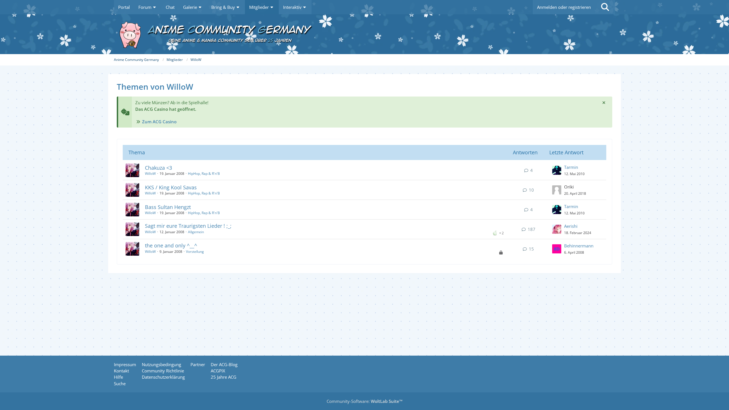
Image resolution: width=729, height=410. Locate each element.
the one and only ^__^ (171, 245)
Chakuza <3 (158, 167)
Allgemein (196, 231)
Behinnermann (578, 246)
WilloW (150, 173)
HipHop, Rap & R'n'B (204, 173)
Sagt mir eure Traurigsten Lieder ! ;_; (188, 225)
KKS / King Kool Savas (171, 187)
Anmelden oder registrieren (564, 7)
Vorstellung (195, 251)
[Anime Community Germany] (364, 34)
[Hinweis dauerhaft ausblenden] (604, 102)
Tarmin (571, 167)
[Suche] (605, 7)
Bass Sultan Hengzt (168, 207)
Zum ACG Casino (159, 121)
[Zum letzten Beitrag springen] (556, 170)
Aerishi (571, 226)
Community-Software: (365, 401)
